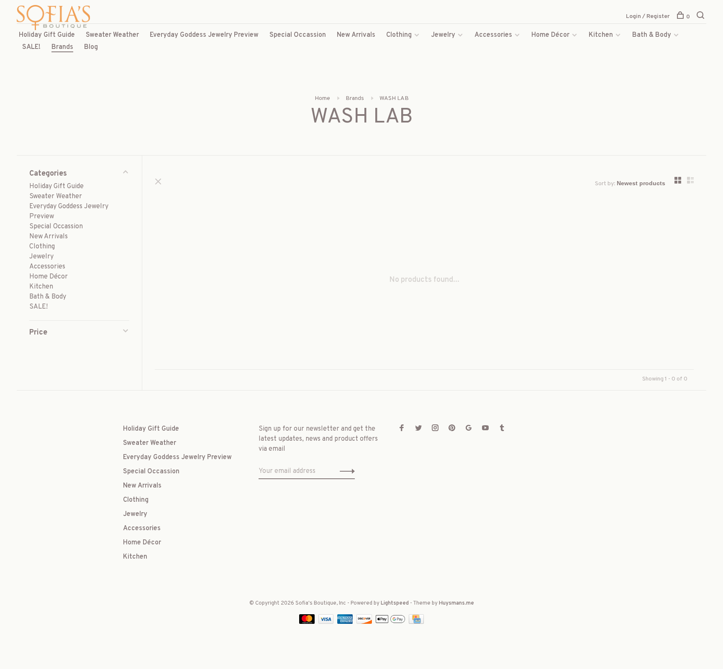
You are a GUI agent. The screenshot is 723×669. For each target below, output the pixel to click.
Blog (91, 47)
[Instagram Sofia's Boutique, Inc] (435, 429)
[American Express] (345, 622)
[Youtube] (485, 429)
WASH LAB (394, 98)
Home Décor (550, 35)
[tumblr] (502, 429)
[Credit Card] (416, 622)
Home (322, 98)
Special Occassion (297, 35)
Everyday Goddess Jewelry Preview (204, 35)
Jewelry (443, 35)
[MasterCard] (307, 622)
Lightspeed (395, 603)
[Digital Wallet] (391, 622)
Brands (62, 47)
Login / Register (648, 16)
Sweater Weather (112, 35)
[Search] (701, 16)
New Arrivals (356, 35)
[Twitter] (418, 429)
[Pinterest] (452, 429)
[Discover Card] (365, 622)
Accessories (493, 35)
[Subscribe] (345, 471)
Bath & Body (651, 35)
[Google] (468, 429)
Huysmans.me (456, 603)
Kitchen (601, 35)
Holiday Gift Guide (47, 35)
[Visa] (327, 622)
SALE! (31, 47)
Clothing (399, 35)
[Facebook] (401, 429)
